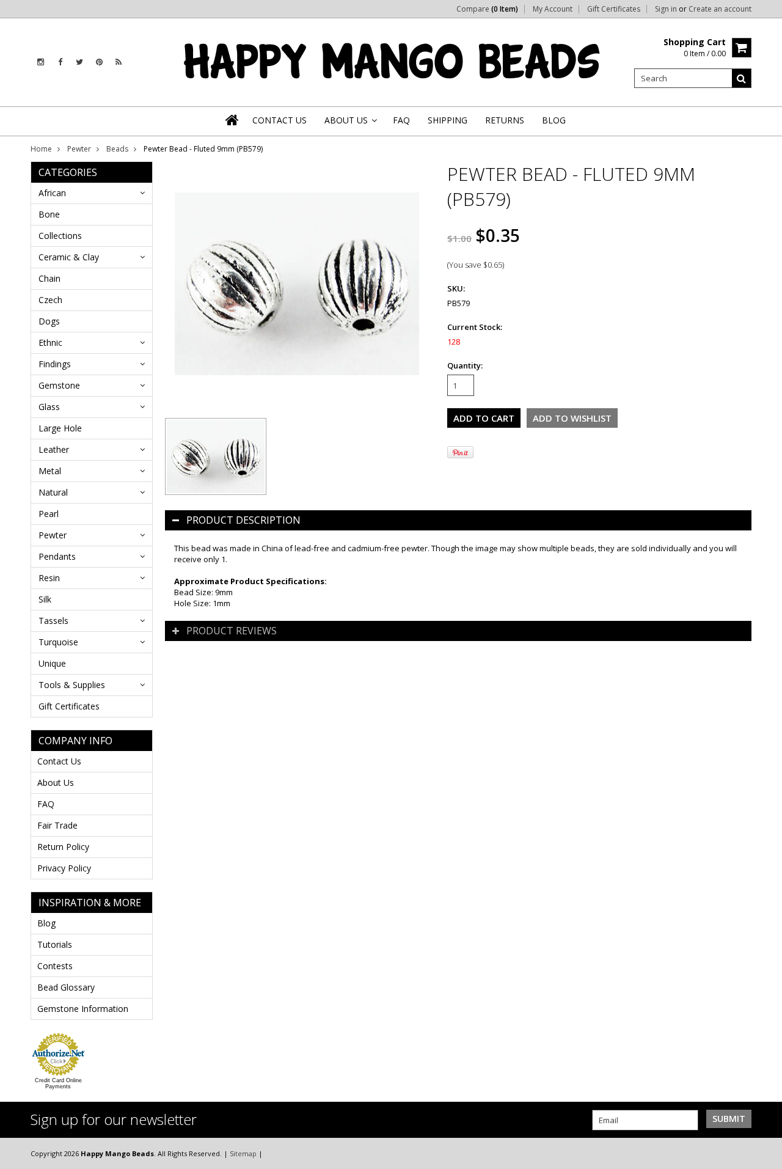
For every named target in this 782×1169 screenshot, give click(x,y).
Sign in (666, 9)
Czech (50, 300)
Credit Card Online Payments (58, 1083)
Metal (49, 471)
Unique (52, 663)
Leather (53, 449)
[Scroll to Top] (764, 1153)
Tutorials (54, 944)
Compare (487, 9)
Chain (49, 278)
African (52, 193)
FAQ (45, 804)
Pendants (57, 556)
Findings (54, 364)
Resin (49, 578)
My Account (552, 9)
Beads (117, 149)
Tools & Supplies (71, 685)
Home (41, 149)
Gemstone (59, 385)
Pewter (79, 149)
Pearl (48, 513)
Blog (46, 923)
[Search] (741, 78)
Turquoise (58, 642)
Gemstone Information (82, 1008)
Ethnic (50, 342)
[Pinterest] (99, 62)
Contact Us (59, 761)
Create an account (720, 9)
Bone (49, 214)
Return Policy (63, 846)
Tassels (53, 620)
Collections (60, 235)
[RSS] (118, 62)
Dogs (49, 321)
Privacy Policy (64, 868)
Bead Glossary (66, 987)
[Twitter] (79, 62)
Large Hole (60, 428)
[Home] (232, 119)
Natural (53, 492)
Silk (44, 599)
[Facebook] (60, 62)
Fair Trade (57, 825)
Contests (55, 966)
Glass (49, 406)
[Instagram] (40, 62)
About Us (55, 782)
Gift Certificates (613, 9)
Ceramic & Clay (68, 257)
